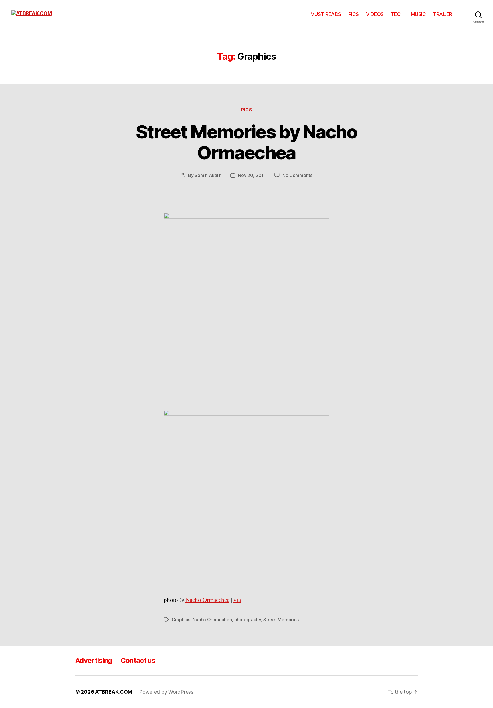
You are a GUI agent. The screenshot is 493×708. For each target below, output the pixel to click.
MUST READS (325, 14)
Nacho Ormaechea (207, 600)
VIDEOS (375, 14)
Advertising (93, 660)
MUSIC (418, 14)
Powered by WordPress (166, 692)
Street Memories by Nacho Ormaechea (246, 142)
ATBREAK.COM (113, 692)
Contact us (138, 660)
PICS (353, 14)
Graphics (181, 619)
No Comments (297, 175)
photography (247, 619)
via (237, 600)
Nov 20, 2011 (252, 175)
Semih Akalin (208, 175)
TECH (397, 14)
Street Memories (281, 619)
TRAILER (442, 14)
